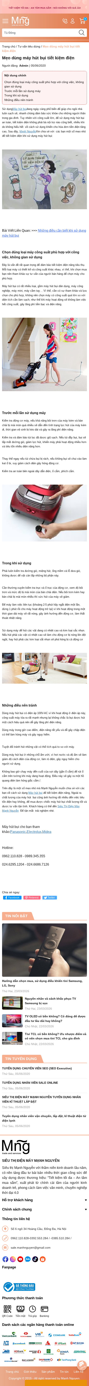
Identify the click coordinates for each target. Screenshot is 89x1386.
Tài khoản (73, 21)
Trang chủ (8, 46)
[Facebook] (5, 1259)
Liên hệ (78, 1371)
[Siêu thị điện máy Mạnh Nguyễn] (44, 6)
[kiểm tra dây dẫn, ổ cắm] (44, 512)
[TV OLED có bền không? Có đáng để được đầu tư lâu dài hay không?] (12, 1020)
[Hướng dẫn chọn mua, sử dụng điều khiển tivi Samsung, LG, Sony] (44, 950)
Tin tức (64, 1371)
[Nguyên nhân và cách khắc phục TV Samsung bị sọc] (12, 1003)
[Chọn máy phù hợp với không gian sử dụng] (44, 354)
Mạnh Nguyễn (27, 131)
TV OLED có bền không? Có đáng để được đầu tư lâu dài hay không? (55, 1019)
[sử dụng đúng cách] (44, 668)
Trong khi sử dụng (16, 95)
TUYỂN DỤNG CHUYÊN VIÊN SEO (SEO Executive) (37, 1068)
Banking (44, 1316)
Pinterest (33, 897)
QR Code (7, 1316)
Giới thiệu (30, 1371)
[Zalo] (27, 1259)
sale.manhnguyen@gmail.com (31, 1247)
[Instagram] (13, 1259)
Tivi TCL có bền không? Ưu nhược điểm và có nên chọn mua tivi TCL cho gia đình (55, 1036)
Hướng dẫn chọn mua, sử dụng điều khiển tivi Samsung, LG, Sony (42, 983)
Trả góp (32, 1316)
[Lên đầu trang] (82, 1354)
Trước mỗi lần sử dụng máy (22, 91)
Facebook (13, 897)
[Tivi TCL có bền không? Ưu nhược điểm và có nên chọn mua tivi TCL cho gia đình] (12, 1038)
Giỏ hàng (86, 21)
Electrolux (34, 832)
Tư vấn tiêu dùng (29, 46)
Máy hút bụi (19, 109)
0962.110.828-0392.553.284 (30, 1238)
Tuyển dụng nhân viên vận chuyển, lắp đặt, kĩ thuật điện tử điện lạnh (44, 1118)
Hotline (65, 21)
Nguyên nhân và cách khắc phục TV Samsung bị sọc (50, 1001)
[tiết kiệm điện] (44, 179)
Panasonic (18, 832)
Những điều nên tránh (18, 100)
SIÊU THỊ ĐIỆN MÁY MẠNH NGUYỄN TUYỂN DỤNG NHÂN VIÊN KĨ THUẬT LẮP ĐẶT (41, 1099)
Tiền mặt (20, 1316)
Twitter (51, 897)
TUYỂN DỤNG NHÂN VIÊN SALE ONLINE (30, 1082)
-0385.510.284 (61, 1238)
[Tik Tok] (35, 1259)
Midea (46, 832)
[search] (81, 32)
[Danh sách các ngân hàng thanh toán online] (44, 1347)
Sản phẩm (48, 1371)
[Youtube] (20, 1259)
